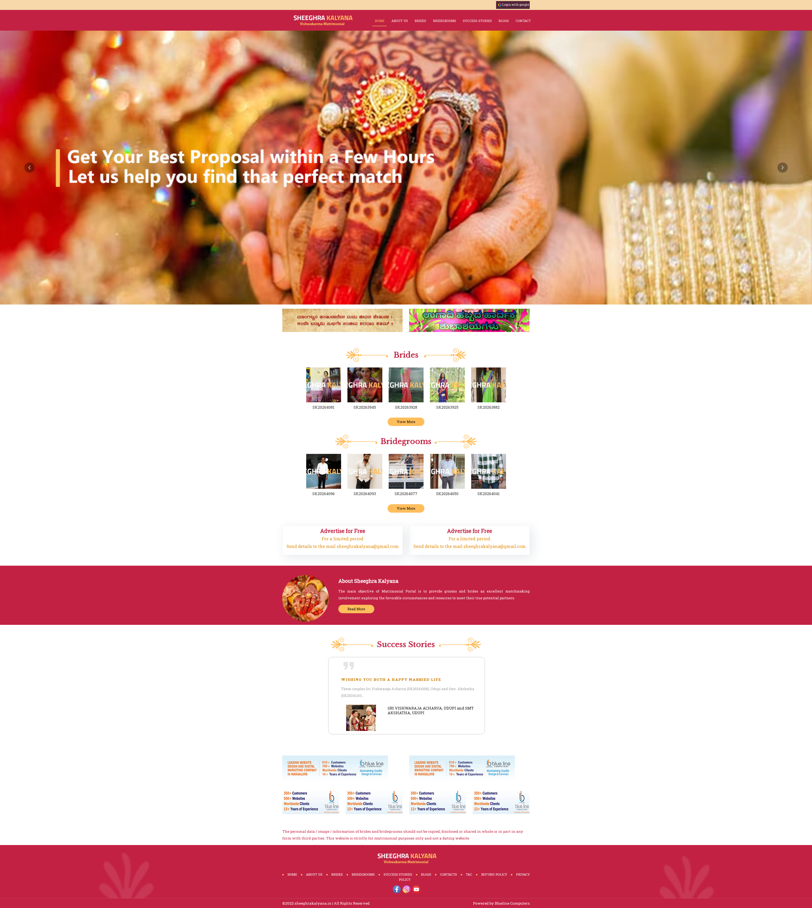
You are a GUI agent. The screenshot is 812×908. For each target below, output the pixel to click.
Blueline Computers (512, 903)
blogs (504, 21)
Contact (523, 21)
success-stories (477, 21)
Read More (356, 609)
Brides (337, 874)
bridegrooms (444, 21)
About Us (399, 21)
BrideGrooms (363, 874)
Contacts (448, 874)
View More (406, 421)
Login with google (515, 5)
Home (379, 21)
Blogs (426, 874)
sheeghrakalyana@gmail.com (368, 546)
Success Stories (398, 874)
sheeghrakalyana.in (313, 903)
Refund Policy (494, 874)
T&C (469, 874)
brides (420, 21)
